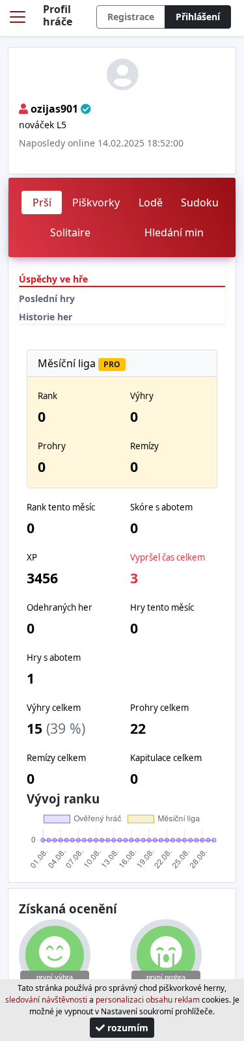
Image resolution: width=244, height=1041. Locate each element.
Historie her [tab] (45, 317)
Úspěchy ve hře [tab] (53, 279)
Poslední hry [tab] (47, 298)
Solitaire (70, 232)
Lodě (151, 202)
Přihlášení (198, 16)
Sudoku (200, 202)
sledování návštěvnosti (46, 999)
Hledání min (174, 232)
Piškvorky (96, 202)
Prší (42, 202)
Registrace (130, 16)
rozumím (126, 1027)
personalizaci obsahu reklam (148, 999)
